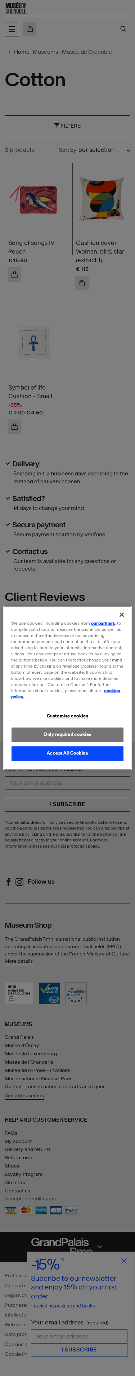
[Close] (122, 615)
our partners (103, 623)
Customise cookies (68, 716)
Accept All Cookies (67, 753)
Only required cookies (67, 734)
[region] (67, 688)
